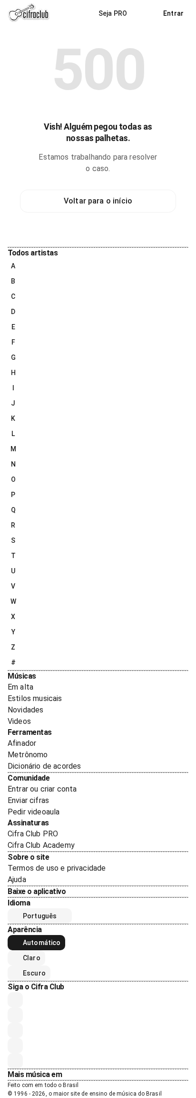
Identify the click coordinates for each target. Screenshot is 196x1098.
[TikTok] (15, 1045)
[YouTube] (15, 999)
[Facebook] (15, 1030)
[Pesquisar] (145, 13)
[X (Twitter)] (15, 1060)
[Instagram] (15, 1015)
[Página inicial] (29, 13)
